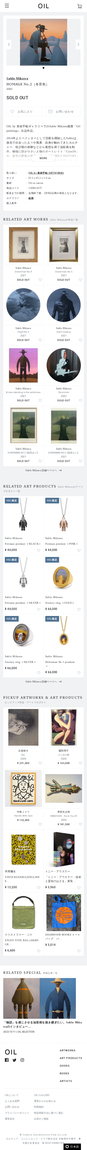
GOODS (65, 1065)
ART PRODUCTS (71, 1058)
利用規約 (39, 1106)
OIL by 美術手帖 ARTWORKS (46, 173)
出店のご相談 (41, 1118)
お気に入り (25, 111)
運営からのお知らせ (45, 1101)
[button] (78, 44)
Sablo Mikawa (17, 78)
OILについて (12, 1095)
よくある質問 (12, 1101)
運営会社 (10, 1118)
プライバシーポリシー (17, 1113)
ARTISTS (66, 1081)
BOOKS (64, 1073)
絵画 (31, 198)
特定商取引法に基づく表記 (48, 1113)
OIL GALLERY (42, 1095)
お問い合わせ (12, 1106)
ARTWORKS (68, 1050)
